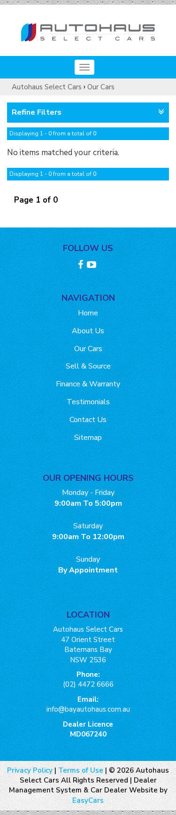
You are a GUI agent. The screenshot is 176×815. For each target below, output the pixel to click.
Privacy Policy (30, 770)
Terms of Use (81, 770)
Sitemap (88, 437)
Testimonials (88, 402)
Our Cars (101, 87)
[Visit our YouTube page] (93, 266)
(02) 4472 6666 (88, 684)
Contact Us (88, 420)
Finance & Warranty (88, 384)
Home (88, 313)
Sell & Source (88, 366)
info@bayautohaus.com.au (88, 709)
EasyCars (88, 800)
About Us (88, 331)
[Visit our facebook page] (81, 266)
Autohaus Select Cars (47, 87)
